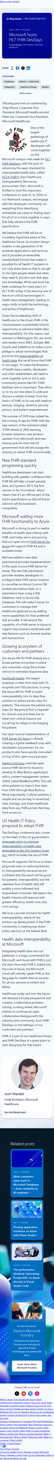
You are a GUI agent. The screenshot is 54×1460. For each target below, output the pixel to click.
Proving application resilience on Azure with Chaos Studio (25, 1231)
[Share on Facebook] (17, 68)
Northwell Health (13, 678)
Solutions (25, 1412)
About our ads (19, 1458)
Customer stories (17, 1406)
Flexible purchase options (25, 1409)
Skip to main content (9, 1)
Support (32, 1415)
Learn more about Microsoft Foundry (27, 1366)
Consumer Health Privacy (11, 1452)
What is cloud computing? (38, 1431)
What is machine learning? (31, 1434)
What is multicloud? (9, 1434)
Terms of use (28, 1455)
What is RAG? (16, 1440)
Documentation (21, 1424)
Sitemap (27, 1452)
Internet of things (28, 87)
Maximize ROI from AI (10, 1412)
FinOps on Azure (45, 1409)
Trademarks (40, 1455)
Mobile (45, 87)
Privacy (3, 1455)
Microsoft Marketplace (42, 1421)
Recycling (8, 1458)
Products (30, 1406)
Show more (26, 93)
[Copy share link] (12, 68)
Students (4, 1428)
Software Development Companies (16, 1421)
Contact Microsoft (40, 1452)
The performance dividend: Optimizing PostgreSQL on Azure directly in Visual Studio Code (26, 1277)
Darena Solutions (13, 763)
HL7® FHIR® (11, 177)
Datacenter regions (22, 1402)
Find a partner (6, 1424)
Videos (22, 1431)
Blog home (15, 18)
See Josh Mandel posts (15, 1112)
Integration (9, 87)
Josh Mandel (17, 45)
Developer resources (42, 1424)
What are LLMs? (35, 1437)
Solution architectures (17, 1415)
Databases (9, 81)
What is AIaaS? (21, 1437)
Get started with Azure (24, 1399)
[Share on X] (23, 68)
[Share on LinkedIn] (28, 68)
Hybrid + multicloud (29, 81)
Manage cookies (14, 1455)
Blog (30, 1424)
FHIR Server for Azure (16, 738)
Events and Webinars (18, 1428)
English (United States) (10, 1443)
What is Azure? (7, 1399)
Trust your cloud (38, 1402)
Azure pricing (40, 1406)
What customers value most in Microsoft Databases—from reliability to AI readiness (26, 1184)
